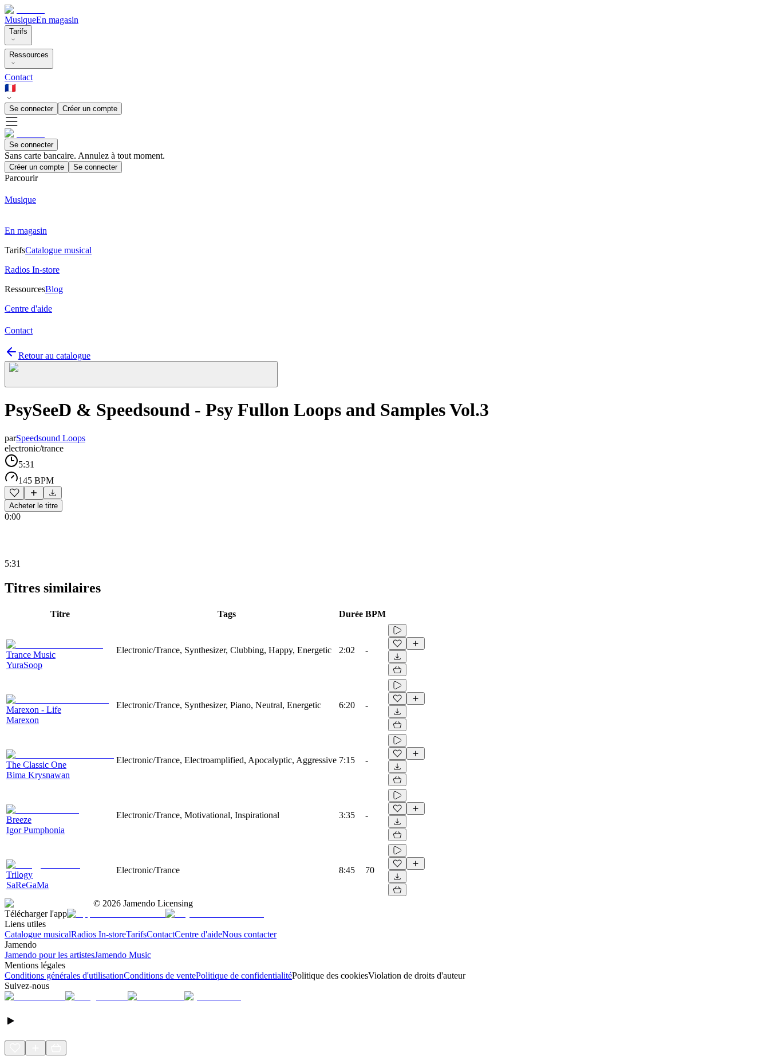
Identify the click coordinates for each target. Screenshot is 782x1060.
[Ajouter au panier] (397, 670)
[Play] (141, 374)
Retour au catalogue (54, 355)
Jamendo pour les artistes (49, 955)
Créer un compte (89, 108)
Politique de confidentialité (244, 975)
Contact (19, 77)
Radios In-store (98, 934)
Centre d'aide (198, 934)
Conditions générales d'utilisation (64, 975)
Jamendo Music (122, 955)
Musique (20, 20)
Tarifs (18, 31)
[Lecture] (397, 630)
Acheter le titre (33, 505)
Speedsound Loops (50, 438)
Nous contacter (249, 934)
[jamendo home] (25, 9)
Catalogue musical (38, 934)
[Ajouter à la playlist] (34, 493)
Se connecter (31, 108)
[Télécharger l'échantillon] (53, 492)
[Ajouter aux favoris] (14, 493)
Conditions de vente (160, 975)
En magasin (57, 20)
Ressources (29, 54)
